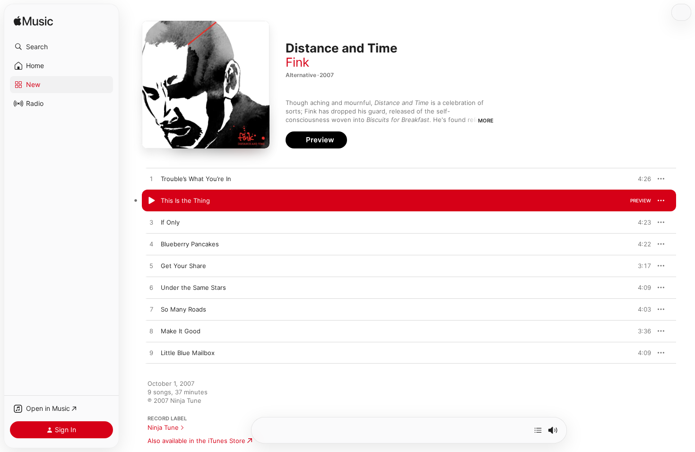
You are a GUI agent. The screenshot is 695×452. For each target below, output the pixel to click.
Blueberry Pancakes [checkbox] (190, 244)
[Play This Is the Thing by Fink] (151, 201)
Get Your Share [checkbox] (183, 265)
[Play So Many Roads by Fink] (151, 309)
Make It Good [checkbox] (180, 331)
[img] (33, 21)
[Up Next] (538, 430)
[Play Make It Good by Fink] (151, 331)
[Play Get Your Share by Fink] (151, 266)
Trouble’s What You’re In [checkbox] (196, 179)
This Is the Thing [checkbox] (185, 200)
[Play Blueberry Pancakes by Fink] (151, 244)
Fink (297, 62)
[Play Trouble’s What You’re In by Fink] (151, 179)
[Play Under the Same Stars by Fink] (151, 288)
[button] (61, 47)
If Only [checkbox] (170, 222)
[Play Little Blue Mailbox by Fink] (151, 353)
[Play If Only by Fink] (151, 222)
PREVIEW (640, 179)
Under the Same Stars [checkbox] (193, 287)
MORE (486, 120)
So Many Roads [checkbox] (183, 309)
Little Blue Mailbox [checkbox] (188, 352)
